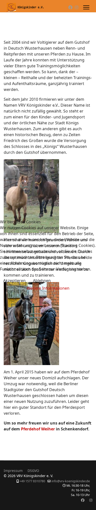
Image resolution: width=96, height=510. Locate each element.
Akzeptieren (14, 280)
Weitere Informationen (48, 288)
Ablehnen (42, 280)
